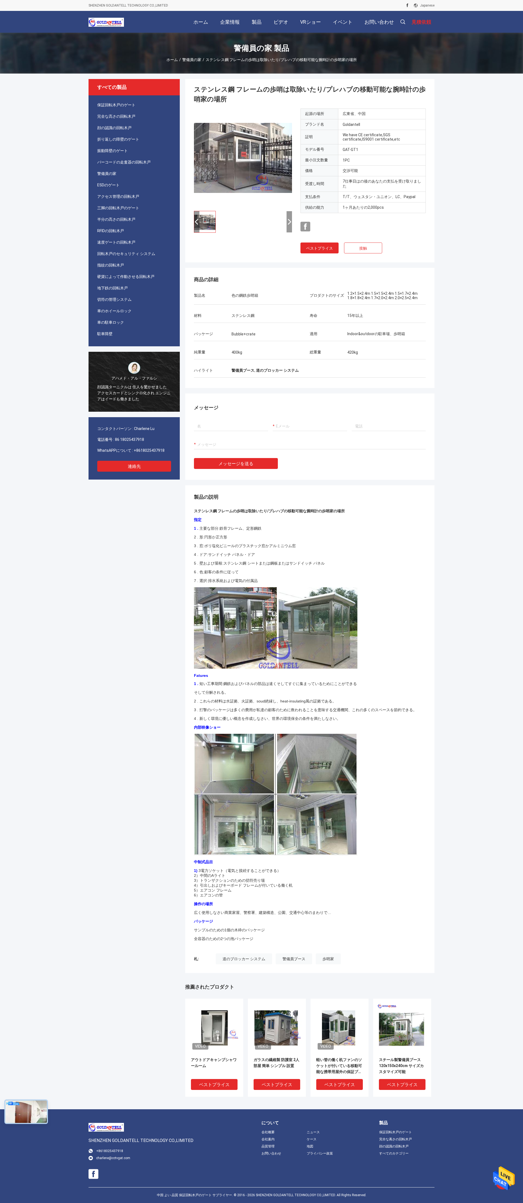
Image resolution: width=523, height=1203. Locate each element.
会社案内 (268, 1139)
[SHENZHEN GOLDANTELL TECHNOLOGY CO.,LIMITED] (106, 22)
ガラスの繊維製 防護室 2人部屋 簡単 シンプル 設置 (276, 1062)
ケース (312, 1139)
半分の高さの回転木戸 (116, 219)
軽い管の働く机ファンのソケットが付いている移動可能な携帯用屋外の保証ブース (339, 1066)
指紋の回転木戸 (110, 265)
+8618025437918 (149, 450)
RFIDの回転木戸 (110, 231)
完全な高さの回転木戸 (116, 116)
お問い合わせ (271, 1153)
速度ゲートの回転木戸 (116, 242)
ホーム (172, 59)
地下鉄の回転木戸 (112, 288)
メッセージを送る (235, 463)
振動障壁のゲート (112, 151)
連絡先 (134, 466)
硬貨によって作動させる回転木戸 (125, 276)
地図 (310, 1146)
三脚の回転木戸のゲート (118, 208)
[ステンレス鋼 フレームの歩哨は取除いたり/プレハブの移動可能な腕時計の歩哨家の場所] (243, 157)
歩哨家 (328, 959)
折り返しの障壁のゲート (118, 139)
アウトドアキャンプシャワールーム (214, 1062)
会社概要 (268, 1132)
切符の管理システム (114, 299)
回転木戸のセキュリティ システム (126, 253)
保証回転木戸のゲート (116, 105)
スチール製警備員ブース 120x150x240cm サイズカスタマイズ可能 (401, 1065)
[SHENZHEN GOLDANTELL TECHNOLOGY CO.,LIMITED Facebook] (407, 5)
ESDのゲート (108, 185)
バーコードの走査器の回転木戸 (124, 162)
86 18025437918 (129, 439)
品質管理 (268, 1146)
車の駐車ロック (110, 322)
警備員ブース (293, 959)
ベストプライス (319, 248)
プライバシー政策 (320, 1153)
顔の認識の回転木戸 (114, 128)
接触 (363, 248)
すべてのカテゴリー (394, 1153)
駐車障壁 (104, 334)
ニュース (313, 1132)
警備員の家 (191, 59)
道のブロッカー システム (244, 959)
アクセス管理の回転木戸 (118, 196)
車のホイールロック (114, 311)
